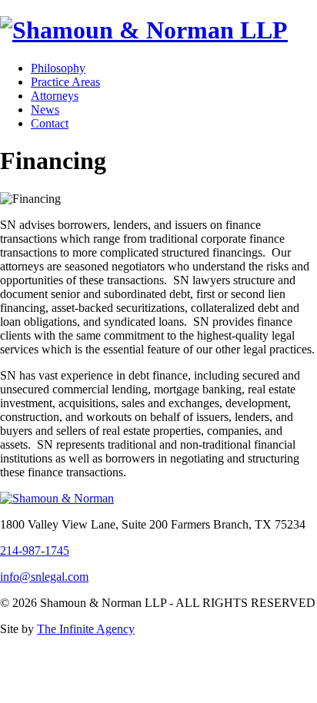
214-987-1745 (34, 550)
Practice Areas (65, 81)
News (45, 109)
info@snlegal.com (44, 576)
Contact (49, 123)
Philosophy (58, 68)
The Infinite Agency (86, 628)
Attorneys (54, 95)
